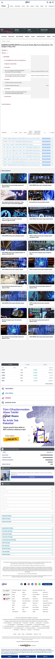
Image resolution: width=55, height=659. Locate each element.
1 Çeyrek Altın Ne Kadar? (39, 624)
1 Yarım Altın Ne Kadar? (9, 626)
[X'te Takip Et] (25, 584)
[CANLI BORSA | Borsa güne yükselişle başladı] (14, 229)
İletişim (14, 634)
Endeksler (27, 36)
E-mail (23, 605)
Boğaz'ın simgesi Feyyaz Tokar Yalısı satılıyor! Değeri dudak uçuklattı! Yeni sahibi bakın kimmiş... (26, 621)
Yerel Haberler (15, 611)
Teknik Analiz (11, 36)
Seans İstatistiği (19, 36)
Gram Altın (25, 622)
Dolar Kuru (35, 603)
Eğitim (13, 605)
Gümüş (32, 6)
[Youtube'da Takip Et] (36, 584)
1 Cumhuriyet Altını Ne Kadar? (23, 626)
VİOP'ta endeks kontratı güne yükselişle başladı (39, 303)
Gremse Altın (39, 622)
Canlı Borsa (4, 36)
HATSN (3, 372)
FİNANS (3, 6)
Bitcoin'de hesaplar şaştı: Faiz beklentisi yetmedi (12, 320)
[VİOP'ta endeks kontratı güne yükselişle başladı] (41, 296)
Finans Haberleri (7, 622)
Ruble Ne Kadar (6, 554)
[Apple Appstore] (7, 594)
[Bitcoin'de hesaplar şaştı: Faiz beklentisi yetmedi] (14, 313)
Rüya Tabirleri (36, 607)
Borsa (11, 6)
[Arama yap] (47, 2)
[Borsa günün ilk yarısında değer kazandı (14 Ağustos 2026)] (14, 330)
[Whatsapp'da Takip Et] (39, 584)
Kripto (37, 6)
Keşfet (34, 611)
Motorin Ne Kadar (6, 521)
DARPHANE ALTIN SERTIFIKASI (7, 459)
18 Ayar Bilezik (20, 624)
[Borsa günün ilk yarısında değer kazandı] (41, 195)
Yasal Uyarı (36, 634)
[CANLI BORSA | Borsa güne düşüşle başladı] (14, 263)
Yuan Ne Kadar (6, 551)
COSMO (3, 375)
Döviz (23, 6)
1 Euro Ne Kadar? (45, 626)
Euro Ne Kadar (6, 545)
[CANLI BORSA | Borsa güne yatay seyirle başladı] (41, 212)
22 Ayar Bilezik (28, 624)
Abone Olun (32, 477)
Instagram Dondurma (47, 603)
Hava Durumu (36, 609)
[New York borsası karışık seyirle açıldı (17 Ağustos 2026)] (14, 279)
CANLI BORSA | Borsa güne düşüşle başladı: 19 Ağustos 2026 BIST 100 (13, 253)
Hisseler (33, 36)
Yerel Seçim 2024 (17, 622)
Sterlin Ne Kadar (6, 548)
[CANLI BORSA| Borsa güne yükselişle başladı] (41, 178)
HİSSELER (8, 398)
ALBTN (3, 369)
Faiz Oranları (36, 629)
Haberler (14, 592)
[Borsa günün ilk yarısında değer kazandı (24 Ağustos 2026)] (14, 178)
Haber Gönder (48, 584)
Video (13, 609)
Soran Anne (45, 594)
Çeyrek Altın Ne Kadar (7, 528)
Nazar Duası (45, 611)
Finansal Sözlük (36, 594)
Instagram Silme (46, 605)
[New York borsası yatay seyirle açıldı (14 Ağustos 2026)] (41, 313)
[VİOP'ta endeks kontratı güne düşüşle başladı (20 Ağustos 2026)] (41, 229)
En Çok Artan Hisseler (30, 628)
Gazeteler (24, 603)
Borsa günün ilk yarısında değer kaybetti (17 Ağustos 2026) (40, 287)
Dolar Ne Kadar (6, 542)
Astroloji (24, 594)
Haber (41, 6)
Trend (13, 603)
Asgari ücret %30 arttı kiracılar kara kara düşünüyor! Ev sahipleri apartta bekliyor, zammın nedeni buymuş (26, 619)
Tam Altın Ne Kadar (7, 534)
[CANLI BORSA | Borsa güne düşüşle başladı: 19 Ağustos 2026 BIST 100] (14, 246)
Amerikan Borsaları (41, 36)
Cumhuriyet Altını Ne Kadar (9, 539)
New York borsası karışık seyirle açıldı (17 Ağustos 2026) (12, 287)
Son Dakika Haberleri (16, 590)
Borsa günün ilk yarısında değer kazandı (39, 202)
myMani (24, 611)
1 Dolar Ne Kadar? (36, 626)
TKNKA (3, 378)
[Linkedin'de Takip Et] (32, 584)
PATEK (3, 380)
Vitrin (23, 596)
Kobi (23, 609)
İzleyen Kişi (49, 452)
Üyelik (23, 634)
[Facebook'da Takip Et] (21, 584)
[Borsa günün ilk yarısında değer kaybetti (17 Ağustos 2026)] (41, 279)
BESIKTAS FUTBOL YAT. (6, 464)
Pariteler (30, 629)
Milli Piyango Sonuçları (48, 598)
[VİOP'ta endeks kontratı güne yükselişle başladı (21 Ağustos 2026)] (14, 212)
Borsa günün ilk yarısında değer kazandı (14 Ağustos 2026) (13, 337)
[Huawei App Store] (7, 598)
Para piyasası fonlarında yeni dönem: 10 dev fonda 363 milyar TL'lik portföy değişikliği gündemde (13, 202)
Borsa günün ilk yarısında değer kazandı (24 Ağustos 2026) (13, 185)
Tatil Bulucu (45, 596)
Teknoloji (24, 590)
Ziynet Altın (46, 622)
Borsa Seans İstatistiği (37, 590)
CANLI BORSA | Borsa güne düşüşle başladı (12, 269)
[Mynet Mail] (53, 2)
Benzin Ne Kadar (6, 518)
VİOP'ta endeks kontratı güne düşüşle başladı (40, 269)
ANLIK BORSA (9, 388)
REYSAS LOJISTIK (5, 455)
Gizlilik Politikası (29, 634)
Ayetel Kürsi (45, 609)
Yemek (13, 596)
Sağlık (23, 592)
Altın (27, 6)
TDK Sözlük (45, 607)
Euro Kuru (35, 605)
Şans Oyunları (25, 607)
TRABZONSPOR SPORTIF (6, 457)
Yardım (19, 634)
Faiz (46, 6)
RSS (40, 634)
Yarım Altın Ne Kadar (7, 537)
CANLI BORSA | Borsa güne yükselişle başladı (13, 235)
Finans (13, 594)
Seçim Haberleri (25, 598)
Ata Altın (32, 622)
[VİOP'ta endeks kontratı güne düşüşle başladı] (41, 263)
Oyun (44, 590)
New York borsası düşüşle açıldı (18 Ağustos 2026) (40, 253)
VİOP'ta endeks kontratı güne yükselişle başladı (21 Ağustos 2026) (12, 219)
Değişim (48, 36)
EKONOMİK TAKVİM (10, 402)
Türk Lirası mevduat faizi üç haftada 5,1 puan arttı (27, 617)
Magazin (14, 601)
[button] (2, 2)
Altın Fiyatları (36, 601)
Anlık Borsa (17, 6)
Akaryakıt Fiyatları (6, 515)
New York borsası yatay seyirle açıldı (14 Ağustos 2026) (39, 320)
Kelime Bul (45, 592)
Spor (13, 607)
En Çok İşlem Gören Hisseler (43, 628)
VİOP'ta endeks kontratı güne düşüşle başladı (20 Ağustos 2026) (40, 236)
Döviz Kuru (23, 629)
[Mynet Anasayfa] (27, 2)
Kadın (13, 598)
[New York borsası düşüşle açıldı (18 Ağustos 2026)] (41, 246)
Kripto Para (35, 598)
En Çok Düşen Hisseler (19, 628)
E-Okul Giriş (45, 601)
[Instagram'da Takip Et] (29, 584)
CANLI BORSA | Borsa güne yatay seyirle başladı (41, 219)
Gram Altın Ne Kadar (7, 531)
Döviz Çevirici (7, 483)
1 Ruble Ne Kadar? (8, 628)
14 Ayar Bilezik (11, 624)
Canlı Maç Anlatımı (26, 601)
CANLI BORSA (9, 393)
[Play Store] (7, 590)
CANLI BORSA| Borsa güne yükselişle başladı (40, 185)
